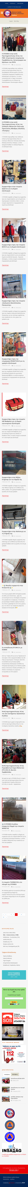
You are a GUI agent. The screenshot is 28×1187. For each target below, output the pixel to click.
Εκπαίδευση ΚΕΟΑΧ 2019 (17, 1078)
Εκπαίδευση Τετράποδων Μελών (11, 965)
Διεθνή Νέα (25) (7, 939)
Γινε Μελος (12, 3)
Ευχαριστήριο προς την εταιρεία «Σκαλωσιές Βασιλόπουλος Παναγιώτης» (13, 303)
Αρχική (11, 21)
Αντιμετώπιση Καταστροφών (10, 963)
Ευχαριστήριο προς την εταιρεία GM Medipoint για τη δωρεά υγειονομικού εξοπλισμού (13, 421)
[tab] (7, 1074)
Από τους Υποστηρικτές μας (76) (11, 946)
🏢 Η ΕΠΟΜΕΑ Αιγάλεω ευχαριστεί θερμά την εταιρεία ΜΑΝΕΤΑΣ (13, 826)
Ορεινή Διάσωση (7, 958)
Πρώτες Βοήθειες (7, 956)
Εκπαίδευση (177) (7, 941)
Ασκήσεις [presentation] (7, 1074)
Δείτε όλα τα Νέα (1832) (9, 932)
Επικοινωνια (20, 3)
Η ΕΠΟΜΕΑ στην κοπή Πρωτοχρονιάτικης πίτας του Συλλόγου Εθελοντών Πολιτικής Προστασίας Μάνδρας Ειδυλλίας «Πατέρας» (13, 126)
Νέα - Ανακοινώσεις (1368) (10, 935)
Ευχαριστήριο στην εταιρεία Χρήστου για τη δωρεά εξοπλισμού (12, 189)
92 (3, 917)
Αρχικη (6, 3)
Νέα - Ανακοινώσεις (17, 64)
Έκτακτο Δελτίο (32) (8, 944)
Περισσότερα (5, 86)
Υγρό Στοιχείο (6, 960)
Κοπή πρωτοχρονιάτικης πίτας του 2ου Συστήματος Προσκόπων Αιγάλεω (13, 714)
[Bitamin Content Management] (23, 1183)
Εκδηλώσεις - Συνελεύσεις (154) (11, 937)
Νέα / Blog (16, 21)
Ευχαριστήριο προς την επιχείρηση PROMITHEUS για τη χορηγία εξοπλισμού (13, 361)
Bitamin (12, 1183)
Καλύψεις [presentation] (15, 1074)
